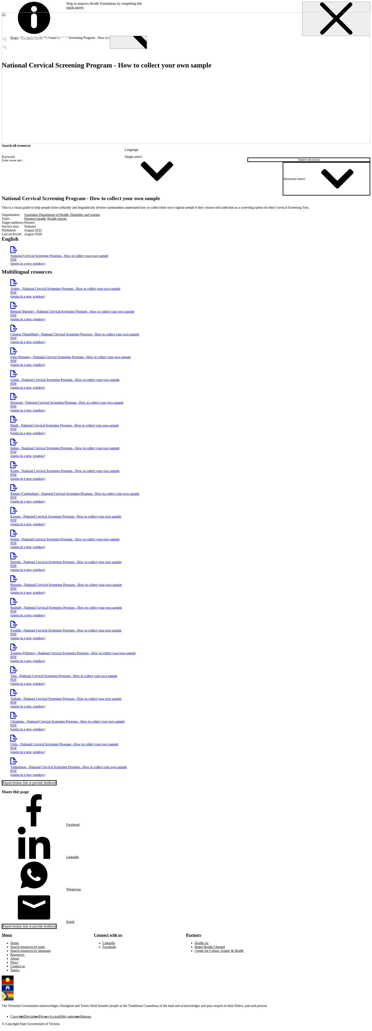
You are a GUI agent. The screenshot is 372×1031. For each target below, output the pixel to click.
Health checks (57, 218)
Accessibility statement (64, 1016)
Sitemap (85, 1016)
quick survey (75, 7)
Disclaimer (31, 1016)
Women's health (35, 218)
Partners (193, 935)
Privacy (44, 1016)
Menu (7, 935)
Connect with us (108, 935)
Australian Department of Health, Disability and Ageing (62, 215)
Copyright (17, 1016)
